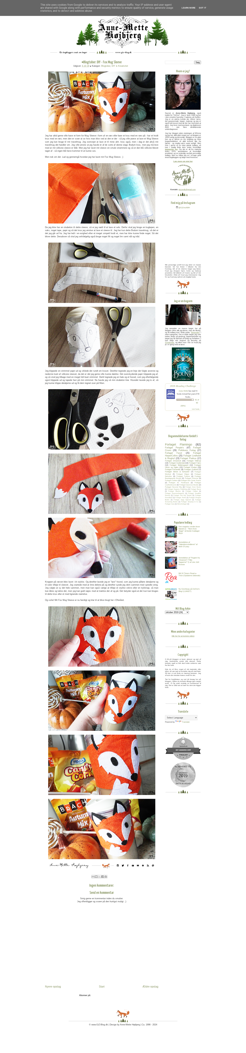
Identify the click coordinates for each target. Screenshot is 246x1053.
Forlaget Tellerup (194, 461)
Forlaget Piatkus (188, 458)
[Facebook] (127, 869)
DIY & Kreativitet (120, 66)
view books (195, 409)
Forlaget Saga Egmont (182, 500)
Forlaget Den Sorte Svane (191, 480)
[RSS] (147, 869)
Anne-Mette (183, 390)
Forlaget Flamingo (178, 444)
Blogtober (105, 66)
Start (101, 986)
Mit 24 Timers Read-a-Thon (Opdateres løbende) (189, 574)
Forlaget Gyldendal (177, 463)
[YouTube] (132, 869)
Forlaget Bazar (196, 489)
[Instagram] (117, 869)
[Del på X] (99, 876)
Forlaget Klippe (182, 474)
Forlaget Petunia (191, 478)
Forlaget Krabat (190, 467)
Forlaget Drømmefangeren (174, 493)
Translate (186, 722)
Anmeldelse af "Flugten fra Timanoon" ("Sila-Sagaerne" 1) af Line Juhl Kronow (189, 561)
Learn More (188, 8)
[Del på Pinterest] (105, 876)
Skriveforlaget (182, 504)
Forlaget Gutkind (191, 469)
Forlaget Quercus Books (188, 485)
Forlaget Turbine (183, 476)
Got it (202, 8)
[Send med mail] (93, 876)
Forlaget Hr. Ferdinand (179, 483)
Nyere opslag (53, 986)
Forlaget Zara (169, 504)
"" (195, 332)
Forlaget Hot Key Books (183, 495)
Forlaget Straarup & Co (189, 502)
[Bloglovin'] (142, 869)
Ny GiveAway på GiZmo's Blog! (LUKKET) (189, 590)
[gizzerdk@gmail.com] (152, 869)
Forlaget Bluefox (174, 491)
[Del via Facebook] (102, 876)
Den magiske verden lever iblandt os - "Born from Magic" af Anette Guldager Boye (189, 530)
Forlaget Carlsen (171, 480)
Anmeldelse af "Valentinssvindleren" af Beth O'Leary (188, 544)
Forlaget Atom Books (193, 487)
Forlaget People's (174, 447)
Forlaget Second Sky (173, 487)
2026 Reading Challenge (183, 386)
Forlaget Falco (195, 463)
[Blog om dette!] (96, 876)
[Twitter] (122, 869)
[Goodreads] (137, 869)
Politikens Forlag (187, 450)
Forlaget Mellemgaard (179, 465)
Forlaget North (181, 497)
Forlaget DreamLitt (173, 461)
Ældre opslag (150, 986)
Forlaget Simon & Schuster (177, 472)
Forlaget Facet (173, 453)
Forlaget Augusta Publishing (177, 489)
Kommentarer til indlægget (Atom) (108, 995)
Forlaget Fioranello (172, 469)
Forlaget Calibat (192, 491)
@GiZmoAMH (184, 208)
